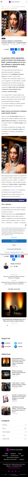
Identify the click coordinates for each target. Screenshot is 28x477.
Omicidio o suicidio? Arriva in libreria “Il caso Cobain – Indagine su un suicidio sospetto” (19, 397)
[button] (26, 225)
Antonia (16, 72)
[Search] (26, 2)
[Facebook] (9, 471)
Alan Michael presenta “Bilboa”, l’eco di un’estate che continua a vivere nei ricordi (19, 409)
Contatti (21, 459)
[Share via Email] (13, 52)
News (8, 6)
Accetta (14, 241)
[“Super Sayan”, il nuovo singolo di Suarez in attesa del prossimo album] (5, 386)
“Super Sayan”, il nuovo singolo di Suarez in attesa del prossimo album (19, 384)
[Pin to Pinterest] (22, 49)
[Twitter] (12, 471)
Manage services (14, 237)
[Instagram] (19, 471)
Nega (14, 245)
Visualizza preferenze (14, 249)
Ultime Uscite (15, 438)
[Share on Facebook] (16, 49)
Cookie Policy (7, 252)
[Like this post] (12, 49)
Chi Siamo (13, 453)
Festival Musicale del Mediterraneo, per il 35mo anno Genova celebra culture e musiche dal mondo (18, 361)
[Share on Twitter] (19, 49)
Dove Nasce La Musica (13, 457)
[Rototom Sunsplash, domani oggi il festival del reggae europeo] (5, 374)
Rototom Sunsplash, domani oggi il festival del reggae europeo (18, 372)
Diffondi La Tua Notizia (10, 459)
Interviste (15, 425)
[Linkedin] (16, 471)
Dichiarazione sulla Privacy (15, 252)
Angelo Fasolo (6, 44)
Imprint (22, 252)
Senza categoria (15, 432)
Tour (15, 435)
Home (2, 6)
